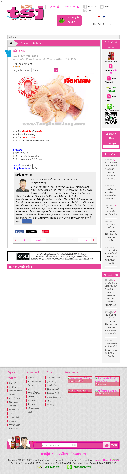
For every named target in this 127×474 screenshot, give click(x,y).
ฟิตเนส (31, 378)
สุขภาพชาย (13, 421)
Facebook (91, 6)
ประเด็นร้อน (52, 385)
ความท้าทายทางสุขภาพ (16, 393)
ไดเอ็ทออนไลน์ (53, 393)
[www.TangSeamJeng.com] (25, 12)
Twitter (108, 6)
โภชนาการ (78, 453)
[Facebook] (9, 445)
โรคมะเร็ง (13, 383)
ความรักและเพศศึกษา (35, 383)
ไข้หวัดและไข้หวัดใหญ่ (14, 404)
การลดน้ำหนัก (34, 393)
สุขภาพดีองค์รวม (54, 397)
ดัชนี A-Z (12, 387)
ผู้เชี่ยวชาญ (51, 382)
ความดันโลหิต (15, 398)
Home (13, 43)
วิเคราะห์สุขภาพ (53, 378)
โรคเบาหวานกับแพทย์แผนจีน (111, 211)
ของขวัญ (50, 405)
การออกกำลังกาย (16, 417)
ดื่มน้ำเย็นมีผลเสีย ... (104, 394)
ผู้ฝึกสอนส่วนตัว (53, 389)
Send (74, 445)
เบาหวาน (13, 413)
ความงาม (32, 401)
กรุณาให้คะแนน (22, 70)
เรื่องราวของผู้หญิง (33, 410)
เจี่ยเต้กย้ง (19, 51)
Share (20, 231)
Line (89, 10)
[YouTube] (20, 445)
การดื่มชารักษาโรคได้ (77, 390)
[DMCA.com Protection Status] (115, 459)
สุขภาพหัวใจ (14, 410)
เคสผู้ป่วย (47, 453)
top (114, 445)
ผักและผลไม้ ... (102, 384)
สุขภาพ (31, 397)
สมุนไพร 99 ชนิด (25, 59)
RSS (49, 401)
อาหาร (31, 389)
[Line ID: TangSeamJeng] (25, 445)
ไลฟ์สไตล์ (32, 404)
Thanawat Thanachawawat (105, 460)
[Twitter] (15, 445)
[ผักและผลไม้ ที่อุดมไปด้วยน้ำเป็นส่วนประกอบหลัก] (107, 381)
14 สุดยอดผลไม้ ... (75, 381)
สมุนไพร (24, 43)
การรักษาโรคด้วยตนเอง (14, 427)
